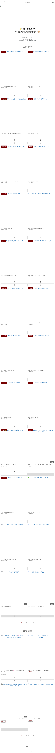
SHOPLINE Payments (30, 751)
